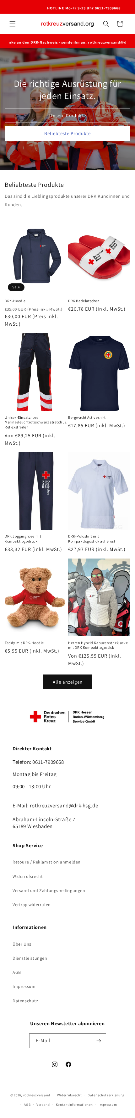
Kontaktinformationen (74, 1104)
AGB (17, 972)
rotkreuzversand (37, 1095)
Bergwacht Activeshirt (87, 417)
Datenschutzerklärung (106, 1095)
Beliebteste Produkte (67, 133)
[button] (12, 24)
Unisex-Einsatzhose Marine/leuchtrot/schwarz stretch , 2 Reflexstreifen (36, 422)
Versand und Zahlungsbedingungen (49, 890)
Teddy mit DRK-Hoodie (24, 642)
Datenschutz (25, 1001)
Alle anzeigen (68, 682)
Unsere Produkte (67, 115)
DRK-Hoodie (15, 300)
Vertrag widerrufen (32, 904)
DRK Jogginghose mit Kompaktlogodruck (23, 538)
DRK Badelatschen (84, 300)
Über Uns (22, 944)
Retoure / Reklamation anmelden (47, 862)
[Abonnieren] (99, 1040)
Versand (43, 1104)
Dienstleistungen (30, 958)
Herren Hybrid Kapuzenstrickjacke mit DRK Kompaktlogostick (98, 645)
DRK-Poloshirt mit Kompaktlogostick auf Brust (92, 538)
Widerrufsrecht (28, 876)
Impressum (24, 986)
